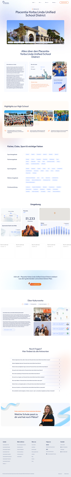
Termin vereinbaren (47, 420)
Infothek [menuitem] (33, 454)
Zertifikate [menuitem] (33, 447)
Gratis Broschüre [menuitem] (20, 447)
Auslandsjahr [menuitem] (19, 456)
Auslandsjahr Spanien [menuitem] (6, 461)
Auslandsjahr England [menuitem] (6, 449)
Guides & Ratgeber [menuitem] (20, 449)
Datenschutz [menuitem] (66, 473)
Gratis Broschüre (64, 2)
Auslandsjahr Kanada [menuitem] (6, 447)
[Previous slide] (35, 124)
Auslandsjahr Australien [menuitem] (7, 454)
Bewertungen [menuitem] (34, 449)
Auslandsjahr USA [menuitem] (6, 444)
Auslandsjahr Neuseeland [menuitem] (7, 456)
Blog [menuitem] (32, 456)
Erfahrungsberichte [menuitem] (35, 451)
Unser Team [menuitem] (34, 444)
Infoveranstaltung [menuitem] (20, 451)
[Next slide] (38, 124)
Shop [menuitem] (32, 461)
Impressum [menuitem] (60, 473)
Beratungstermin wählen (35, 284)
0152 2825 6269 (64, 451)
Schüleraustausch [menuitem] (20, 454)
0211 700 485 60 (64, 447)
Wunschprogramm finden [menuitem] (21, 444)
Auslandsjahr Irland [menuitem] (6, 451)
